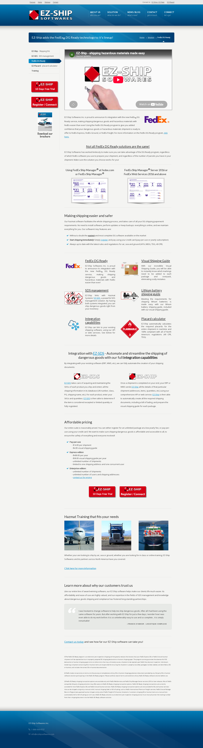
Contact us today (74, 641)
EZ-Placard (170, 2)
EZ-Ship (135, 387)
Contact (55, 2)
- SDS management (43, 56)
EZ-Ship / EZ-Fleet (158, 2)
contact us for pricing (82, 477)
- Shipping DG (41, 51)
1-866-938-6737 (38, 729)
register (104, 239)
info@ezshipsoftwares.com (42, 734)
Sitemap (47, 2)
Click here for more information (80, 568)
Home (40, 2)
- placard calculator (45, 66)
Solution (151, 37)
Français (32, 2)
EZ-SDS (97, 298)
